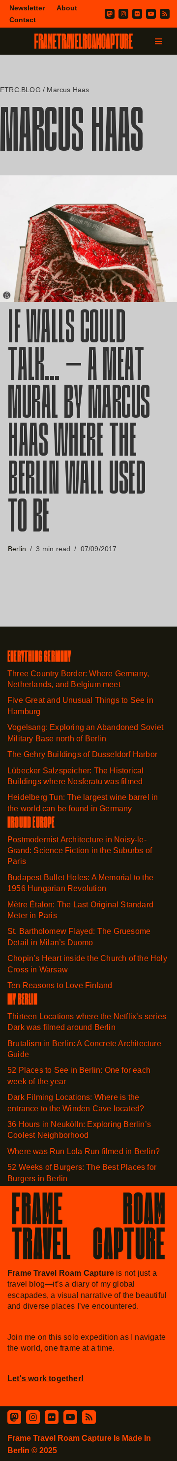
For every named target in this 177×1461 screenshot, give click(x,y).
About (67, 8)
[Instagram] (123, 14)
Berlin (17, 549)
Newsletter (27, 8)
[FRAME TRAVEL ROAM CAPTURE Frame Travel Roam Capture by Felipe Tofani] (83, 41)
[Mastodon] (110, 14)
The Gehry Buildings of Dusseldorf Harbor (83, 754)
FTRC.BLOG (20, 90)
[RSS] (165, 14)
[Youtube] (151, 14)
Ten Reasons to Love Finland (59, 985)
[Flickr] (137, 14)
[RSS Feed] (89, 1417)
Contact (22, 20)
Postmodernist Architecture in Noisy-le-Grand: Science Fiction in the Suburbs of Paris (79, 850)
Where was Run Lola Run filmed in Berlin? (83, 1151)
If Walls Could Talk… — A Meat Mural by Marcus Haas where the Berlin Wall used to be (79, 425)
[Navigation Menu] (159, 41)
